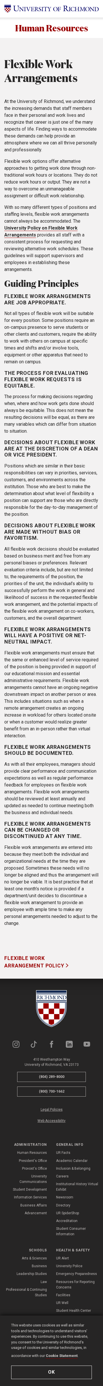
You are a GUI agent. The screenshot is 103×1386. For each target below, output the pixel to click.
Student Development (30, 1190)
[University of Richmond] (51, 9)
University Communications (33, 1179)
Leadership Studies (32, 1274)
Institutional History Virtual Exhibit (77, 1187)
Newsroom (64, 1197)
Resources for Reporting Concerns (75, 1284)
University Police (69, 1266)
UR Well (62, 1303)
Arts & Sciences (34, 1258)
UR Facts (63, 1153)
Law (44, 1282)
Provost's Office (34, 1169)
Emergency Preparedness (76, 1274)
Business (39, 1266)
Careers (62, 1176)
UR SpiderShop (67, 1213)
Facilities (63, 1295)
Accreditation (67, 1221)
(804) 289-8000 (51, 1076)
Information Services (30, 1197)
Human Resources (51, 27)
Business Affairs (33, 1205)
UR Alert (62, 1258)
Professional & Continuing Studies (26, 1292)
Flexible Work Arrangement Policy (35, 962)
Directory (63, 1205)
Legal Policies (52, 1110)
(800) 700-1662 (51, 1091)
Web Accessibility (51, 1121)
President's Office (33, 1161)
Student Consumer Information (71, 1231)
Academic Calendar (72, 1161)
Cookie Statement (62, 1355)
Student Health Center (73, 1311)
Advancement (36, 1213)
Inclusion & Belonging (73, 1169)
